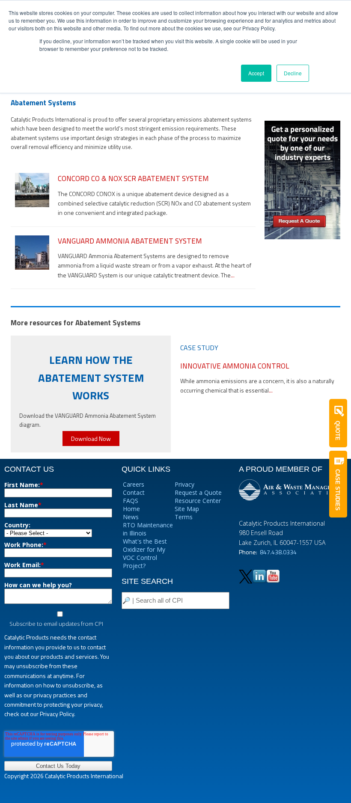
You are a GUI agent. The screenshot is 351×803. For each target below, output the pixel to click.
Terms (184, 517)
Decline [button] (293, 73)
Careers (133, 484)
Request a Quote (198, 492)
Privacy (184, 484)
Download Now (91, 438)
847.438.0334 (278, 551)
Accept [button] (256, 73)
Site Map (187, 509)
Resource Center (198, 501)
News (131, 517)
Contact (134, 492)
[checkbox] (58, 619)
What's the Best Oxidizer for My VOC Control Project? (145, 553)
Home (131, 509)
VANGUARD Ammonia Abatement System (130, 241)
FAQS (130, 501)
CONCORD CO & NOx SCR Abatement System (133, 178)
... (233, 275)
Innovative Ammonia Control (234, 366)
